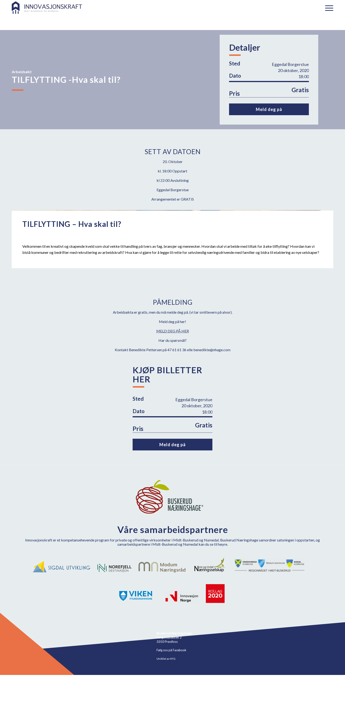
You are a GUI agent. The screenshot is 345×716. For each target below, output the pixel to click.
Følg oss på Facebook (171, 650)
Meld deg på (269, 109)
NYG (173, 658)
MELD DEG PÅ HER (172, 331)
